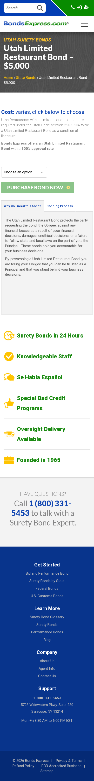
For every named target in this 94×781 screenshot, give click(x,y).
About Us (47, 661)
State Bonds (26, 77)
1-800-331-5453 (47, 698)
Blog (47, 640)
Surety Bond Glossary (47, 617)
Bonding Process (60, 206)
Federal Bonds (47, 588)
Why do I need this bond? (22, 206)
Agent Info (47, 668)
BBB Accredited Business (61, 766)
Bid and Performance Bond (47, 573)
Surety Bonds (47, 625)
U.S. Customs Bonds (47, 596)
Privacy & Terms (69, 760)
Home (8, 77)
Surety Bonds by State (47, 581)
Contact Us (47, 676)
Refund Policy (23, 766)
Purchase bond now (35, 187)
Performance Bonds (47, 632)
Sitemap (47, 771)
